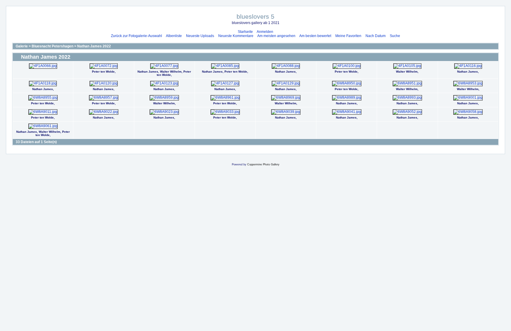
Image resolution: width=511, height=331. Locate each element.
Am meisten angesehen (276, 36)
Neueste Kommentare (235, 36)
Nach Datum (376, 36)
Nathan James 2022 (94, 46)
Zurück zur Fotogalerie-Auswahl (136, 36)
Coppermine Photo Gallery (263, 164)
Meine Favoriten (348, 36)
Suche (395, 36)
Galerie (22, 46)
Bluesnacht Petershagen (52, 46)
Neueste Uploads (200, 36)
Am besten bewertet (315, 36)
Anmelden (265, 32)
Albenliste (174, 36)
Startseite (245, 32)
